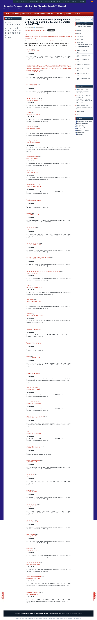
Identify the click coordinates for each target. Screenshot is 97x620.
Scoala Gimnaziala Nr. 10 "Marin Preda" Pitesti (35, 6)
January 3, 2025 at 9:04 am (34, 329)
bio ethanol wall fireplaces (33, 592)
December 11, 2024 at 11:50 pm (35, 315)
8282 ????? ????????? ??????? (35, 416)
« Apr (5, 37)
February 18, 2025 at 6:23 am (34, 358)
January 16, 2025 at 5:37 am (34, 343)
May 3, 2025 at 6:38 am (33, 492)
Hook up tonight (31, 534)
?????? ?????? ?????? (33, 98)
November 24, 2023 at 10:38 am (35, 86)
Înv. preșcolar (34, 1)
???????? (29, 49)
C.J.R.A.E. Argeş (81, 127)
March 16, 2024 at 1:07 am (33, 114)
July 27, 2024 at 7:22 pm (33, 172)
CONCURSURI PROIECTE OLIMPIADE (50, 1)
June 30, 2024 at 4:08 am (33, 142)
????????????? (31, 126)
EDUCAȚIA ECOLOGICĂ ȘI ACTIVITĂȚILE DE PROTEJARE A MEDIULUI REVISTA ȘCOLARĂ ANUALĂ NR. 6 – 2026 (84, 99)
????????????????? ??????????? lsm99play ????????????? (43, 271)
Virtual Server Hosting (57, 618)
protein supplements (32, 342)
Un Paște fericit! (30, 35)
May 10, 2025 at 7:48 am (33, 506)
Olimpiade (80, 134)
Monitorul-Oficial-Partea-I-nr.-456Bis (35, 30)
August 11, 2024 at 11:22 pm (34, 186)
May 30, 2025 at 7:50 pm (33, 550)
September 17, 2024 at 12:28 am (35, 245)
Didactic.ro (80, 129)
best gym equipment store (33, 460)
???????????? (30, 474)
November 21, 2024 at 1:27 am (34, 287)
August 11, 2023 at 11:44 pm (34, 51)
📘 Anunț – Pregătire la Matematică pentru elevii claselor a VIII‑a (82, 90)
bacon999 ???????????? (33, 402)
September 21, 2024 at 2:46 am (35, 259)
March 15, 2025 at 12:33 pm (34, 403)
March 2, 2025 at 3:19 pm (33, 389)
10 (5, 30)
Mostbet (29, 490)
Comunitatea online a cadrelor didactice (82, 131)
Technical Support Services (40, 618)
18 (8, 32)
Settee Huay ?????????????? (34, 446)
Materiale (66, 1)
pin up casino (30, 548)
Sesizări (82, 1)
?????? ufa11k (30, 520)
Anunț (77, 114)
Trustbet (29, 112)
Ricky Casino (30, 432)
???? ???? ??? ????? (32, 388)
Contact (74, 1)
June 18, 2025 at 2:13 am (33, 564)
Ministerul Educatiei (82, 123)
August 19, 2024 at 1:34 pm (34, 200)
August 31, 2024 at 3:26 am (34, 229)
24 (5, 34)
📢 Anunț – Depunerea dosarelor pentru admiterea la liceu (84, 106)
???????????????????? (33, 562)
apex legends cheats (32, 141)
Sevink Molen (30, 299)
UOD (28, 372)
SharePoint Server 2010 (75, 618)
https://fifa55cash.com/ (32, 156)
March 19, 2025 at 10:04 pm (34, 433)
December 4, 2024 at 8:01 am (34, 301)
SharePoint (65, 618)
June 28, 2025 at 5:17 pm (33, 578)
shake (28, 356)
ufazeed (29, 213)
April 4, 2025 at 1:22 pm (33, 462)
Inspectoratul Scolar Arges (84, 121)
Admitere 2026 (80, 111)
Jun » (9, 37)
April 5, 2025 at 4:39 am (33, 476)
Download (51, 30)
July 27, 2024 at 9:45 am (33, 158)
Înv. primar (24, 1)
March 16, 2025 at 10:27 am (34, 417)
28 (15, 34)
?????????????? (31, 227)
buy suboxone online (32, 84)
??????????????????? (33, 243)
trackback (50, 41)
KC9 (28, 285)
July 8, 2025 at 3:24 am (32, 594)
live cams (29, 328)
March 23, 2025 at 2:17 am (33, 447)
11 (8, 30)
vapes (28, 170)
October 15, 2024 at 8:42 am (34, 273)
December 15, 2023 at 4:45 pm (34, 100)
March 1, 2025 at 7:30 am (33, 373)
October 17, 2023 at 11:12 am (34, 72)
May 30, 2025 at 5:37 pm (33, 536)
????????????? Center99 (33, 185)
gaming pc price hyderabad (34, 576)
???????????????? (32, 504)
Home (16, 1)
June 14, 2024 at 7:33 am (33, 128)
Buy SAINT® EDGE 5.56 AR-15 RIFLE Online (38, 257)
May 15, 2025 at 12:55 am (33, 521)
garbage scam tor (31, 199)
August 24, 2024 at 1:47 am (34, 215)
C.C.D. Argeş (80, 125)
